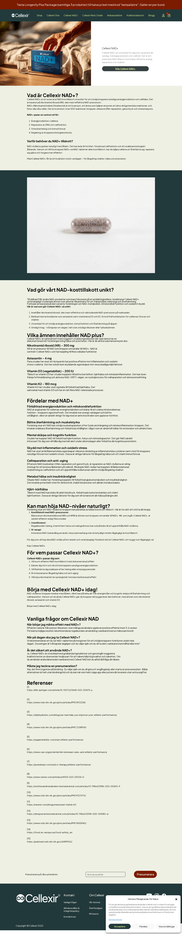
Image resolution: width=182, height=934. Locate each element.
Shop (39, 15)
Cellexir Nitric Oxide (92, 15)
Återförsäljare (95, 908)
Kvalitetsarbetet (135, 15)
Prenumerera (145, 874)
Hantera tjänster (115, 919)
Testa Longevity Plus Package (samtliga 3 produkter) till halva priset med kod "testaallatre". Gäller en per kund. (91, 4)
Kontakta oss (70, 916)
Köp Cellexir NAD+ (125, 68)
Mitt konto (94, 914)
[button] (176, 899)
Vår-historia (94, 902)
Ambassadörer (114, 15)
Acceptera (119, 926)
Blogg (151, 15)
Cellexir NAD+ (71, 15)
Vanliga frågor (70, 902)
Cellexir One (53, 15)
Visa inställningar (167, 926)
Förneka (143, 926)
